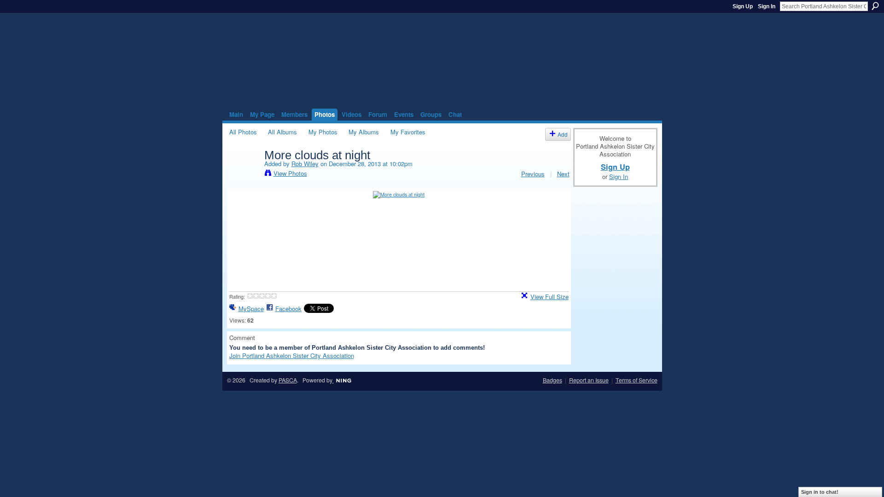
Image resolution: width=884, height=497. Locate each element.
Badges (552, 380)
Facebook (288, 308)
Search (875, 6)
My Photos (322, 131)
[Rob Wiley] (244, 174)
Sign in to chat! (819, 492)
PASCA (288, 380)
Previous (533, 173)
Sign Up (743, 6)
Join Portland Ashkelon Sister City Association (291, 355)
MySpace (251, 308)
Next (563, 173)
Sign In (766, 6)
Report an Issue (589, 380)
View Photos (290, 173)
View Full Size (549, 296)
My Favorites (407, 131)
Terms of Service (636, 380)
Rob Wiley (305, 163)
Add (563, 134)
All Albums (282, 131)
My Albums (364, 131)
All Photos (243, 131)
